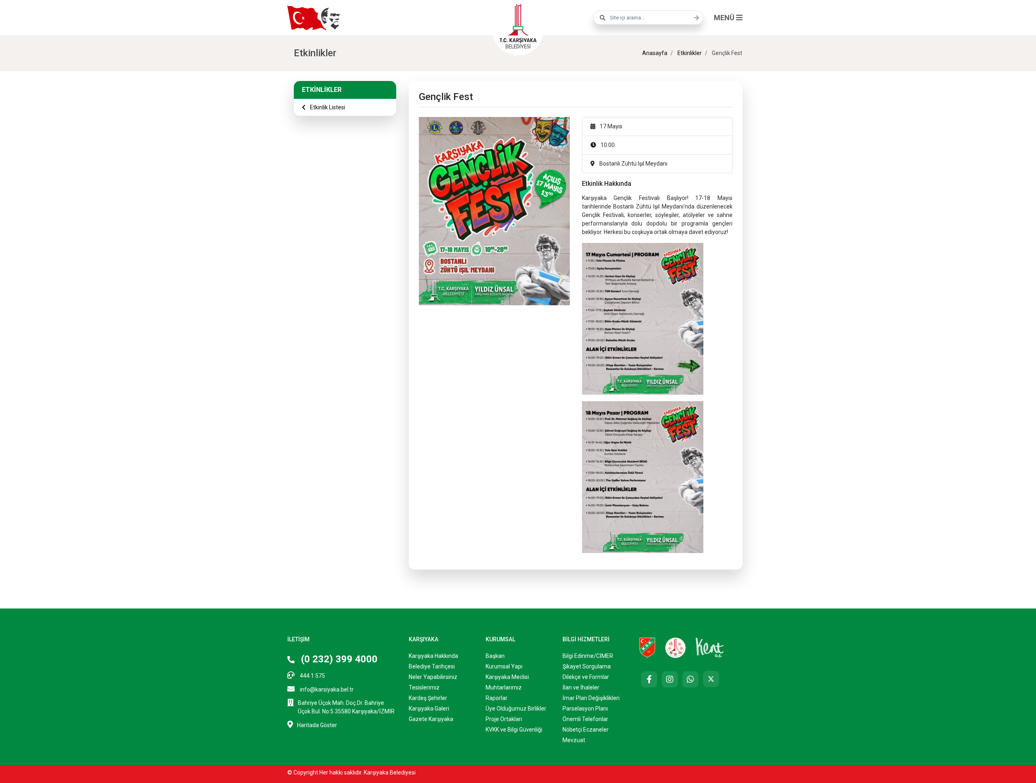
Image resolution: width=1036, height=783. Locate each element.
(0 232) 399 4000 (338, 659)
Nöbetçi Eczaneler (586, 729)
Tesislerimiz (424, 687)
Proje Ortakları (504, 719)
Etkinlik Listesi (327, 107)
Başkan (495, 656)
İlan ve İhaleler (581, 687)
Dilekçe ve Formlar (586, 677)
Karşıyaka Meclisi (507, 677)
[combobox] (648, 17)
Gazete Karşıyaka (431, 719)
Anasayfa (654, 53)
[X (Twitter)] (711, 679)
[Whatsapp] (690, 679)
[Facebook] (649, 679)
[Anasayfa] (518, 25)
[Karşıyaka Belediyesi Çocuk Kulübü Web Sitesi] (675, 647)
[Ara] (694, 18)
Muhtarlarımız (504, 687)
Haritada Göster (317, 725)
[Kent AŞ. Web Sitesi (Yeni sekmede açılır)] (710, 647)
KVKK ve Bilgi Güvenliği (514, 729)
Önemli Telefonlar (585, 719)
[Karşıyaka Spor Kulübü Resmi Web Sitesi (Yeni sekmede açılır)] (647, 647)
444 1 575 (312, 675)
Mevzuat (574, 740)
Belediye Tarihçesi (432, 666)
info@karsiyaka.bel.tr (326, 689)
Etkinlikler (689, 53)
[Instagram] (670, 679)
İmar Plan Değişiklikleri (591, 698)
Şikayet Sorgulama (587, 666)
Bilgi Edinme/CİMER (588, 656)
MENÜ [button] (725, 17)
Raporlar (496, 698)
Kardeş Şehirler (428, 698)
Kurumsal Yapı (504, 666)
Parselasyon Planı (585, 708)
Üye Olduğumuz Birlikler (516, 708)
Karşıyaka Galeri (429, 708)
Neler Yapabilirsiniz (433, 677)
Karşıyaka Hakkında (433, 656)
